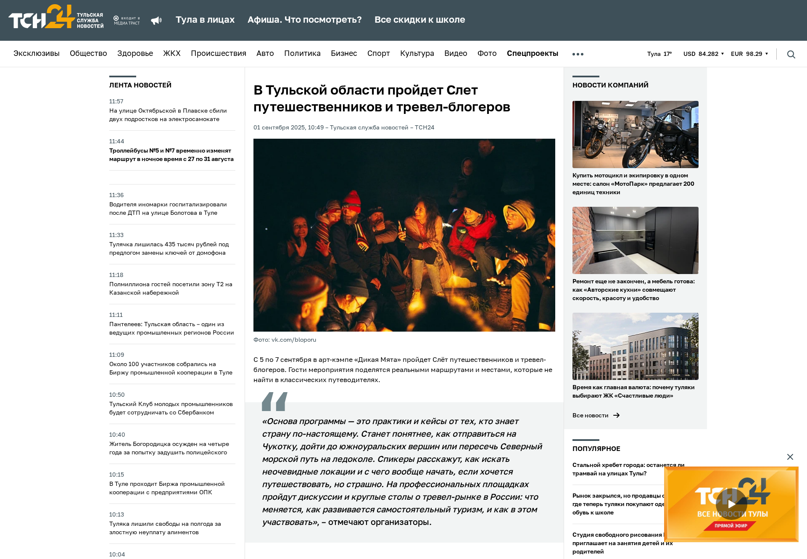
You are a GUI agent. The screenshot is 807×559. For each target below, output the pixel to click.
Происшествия (218, 54)
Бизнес (344, 54)
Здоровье (135, 54)
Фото (487, 54)
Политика (302, 54)
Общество (88, 54)
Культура (417, 54)
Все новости (590, 416)
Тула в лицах (205, 20)
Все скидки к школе (419, 20)
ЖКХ (172, 54)
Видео (455, 54)
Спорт (378, 54)
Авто (265, 54)
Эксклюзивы (36, 54)
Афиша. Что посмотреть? (305, 20)
